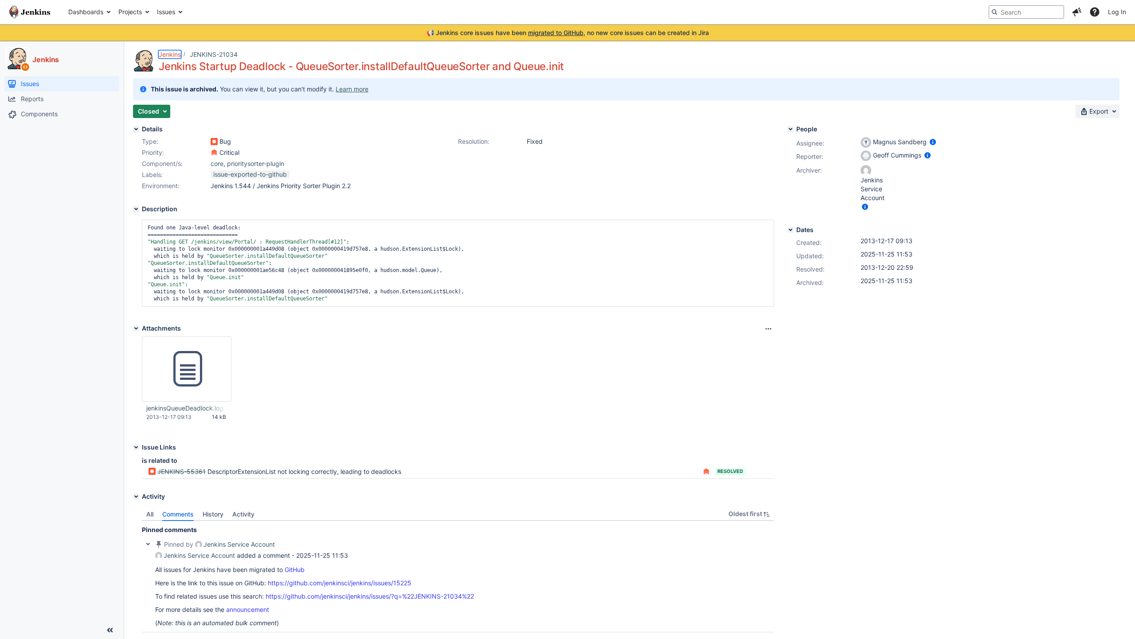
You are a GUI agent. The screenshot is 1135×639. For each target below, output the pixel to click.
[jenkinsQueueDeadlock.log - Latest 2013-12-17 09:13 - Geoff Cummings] (186, 369)
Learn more (352, 89)
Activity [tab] (243, 514)
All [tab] (149, 514)
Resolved (730, 471)
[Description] (136, 209)
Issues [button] (166, 12)
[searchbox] (1026, 12)
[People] (790, 129)
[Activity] (136, 496)
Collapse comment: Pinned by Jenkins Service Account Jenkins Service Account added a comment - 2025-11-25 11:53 (148, 544)
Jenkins (170, 54)
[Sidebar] (110, 630)
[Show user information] (932, 142)
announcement (247, 609)
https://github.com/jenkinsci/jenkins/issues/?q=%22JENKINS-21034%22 (370, 596)
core (217, 163)
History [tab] (213, 514)
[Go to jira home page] (29, 12)
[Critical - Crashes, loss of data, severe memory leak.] (214, 152)
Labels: (152, 174)
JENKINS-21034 (214, 54)
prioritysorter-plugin (255, 163)
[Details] (136, 129)
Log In (1117, 12)
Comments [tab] (178, 514)
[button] (1077, 12)
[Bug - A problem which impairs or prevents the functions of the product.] (214, 141)
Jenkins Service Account (239, 544)
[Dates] (790, 230)
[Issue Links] (136, 447)
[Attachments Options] (768, 328)
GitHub (295, 569)
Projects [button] (130, 12)
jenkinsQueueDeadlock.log (184, 408)
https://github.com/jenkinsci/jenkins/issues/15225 (339, 583)
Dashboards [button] (85, 12)
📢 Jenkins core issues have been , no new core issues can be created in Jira (568, 32)
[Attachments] (136, 328)
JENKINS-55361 (181, 471)
